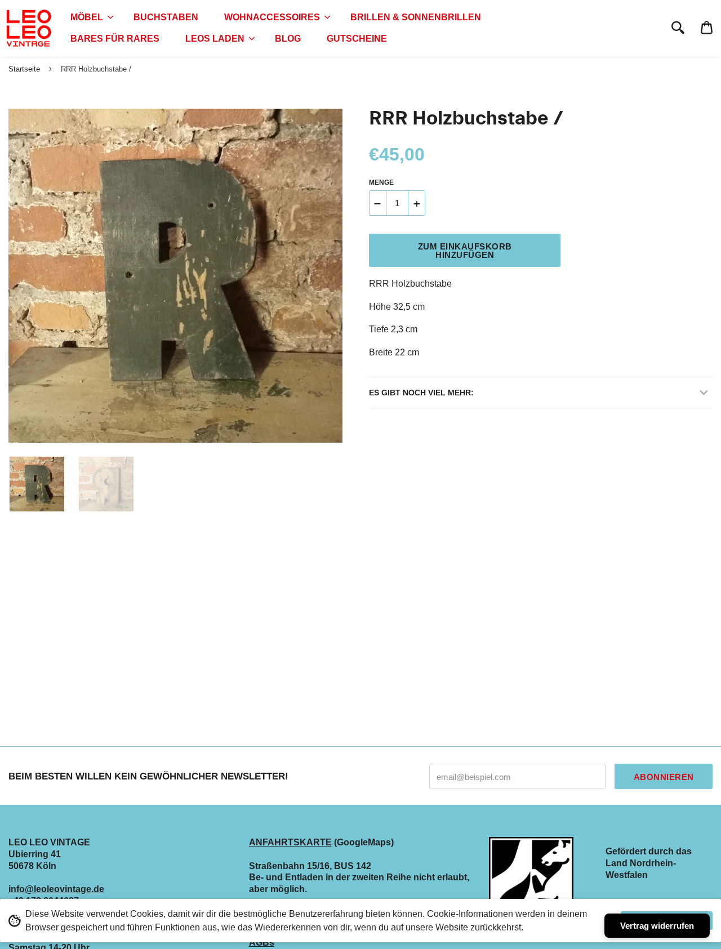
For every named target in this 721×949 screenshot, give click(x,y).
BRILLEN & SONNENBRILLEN (415, 17)
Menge (381, 182)
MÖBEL (86, 17)
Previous (14, 276)
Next (328, 276)
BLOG (288, 38)
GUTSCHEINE (357, 38)
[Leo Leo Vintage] (28, 28)
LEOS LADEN (214, 38)
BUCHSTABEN (165, 17)
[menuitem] (89, 17)
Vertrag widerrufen (657, 925)
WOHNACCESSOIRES (272, 17)
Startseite (24, 69)
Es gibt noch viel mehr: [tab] (421, 392)
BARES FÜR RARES (114, 38)
